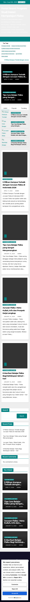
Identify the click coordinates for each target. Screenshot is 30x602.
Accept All (15, 593)
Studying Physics (7, 71)
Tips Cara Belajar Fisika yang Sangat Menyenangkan (13, 97)
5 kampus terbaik (6, 46)
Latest (5, 108)
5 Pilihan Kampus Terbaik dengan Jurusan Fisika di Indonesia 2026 (14, 76)
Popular (14, 108)
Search (5, 410)
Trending (24, 108)
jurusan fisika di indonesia (8, 53)
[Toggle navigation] (27, 39)
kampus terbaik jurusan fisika (19, 46)
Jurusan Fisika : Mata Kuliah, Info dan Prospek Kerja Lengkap (19, 135)
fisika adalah (5, 56)
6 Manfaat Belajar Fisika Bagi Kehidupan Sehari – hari (19, 144)
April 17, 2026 (8, 79)
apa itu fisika (19, 53)
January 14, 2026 (9, 99)
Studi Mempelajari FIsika (9, 92)
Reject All (15, 589)
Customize (15, 584)
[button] (21, 39)
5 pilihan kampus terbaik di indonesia (11, 48)
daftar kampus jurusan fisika (8, 51)
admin (17, 79)
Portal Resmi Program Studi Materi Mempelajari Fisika (14, 12)
